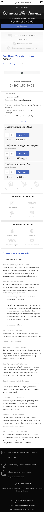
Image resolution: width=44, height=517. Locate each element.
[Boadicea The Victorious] (22, 13)
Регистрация (24, 7)
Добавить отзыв (14, 259)
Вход (16, 7)
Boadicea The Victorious (18, 56)
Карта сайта (13, 509)
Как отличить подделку (17, 121)
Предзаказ (22, 135)
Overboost (31, 509)
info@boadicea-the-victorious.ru (24, 18)
